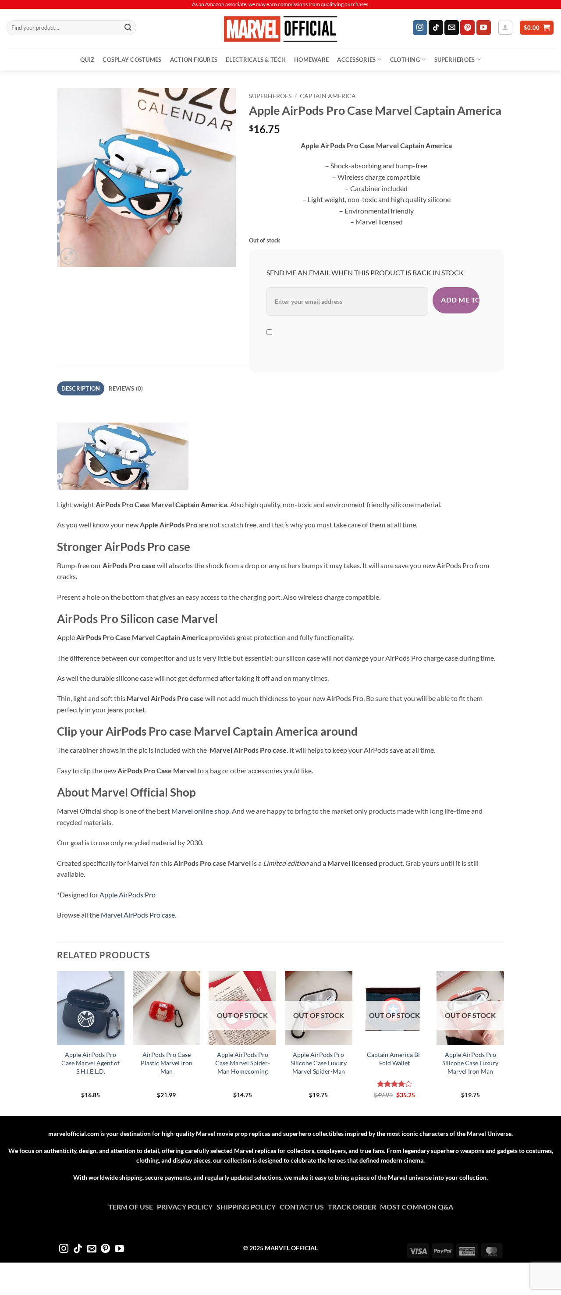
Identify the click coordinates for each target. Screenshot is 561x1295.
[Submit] (128, 27)
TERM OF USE (132, 1206)
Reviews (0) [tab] (126, 388)
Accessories (356, 59)
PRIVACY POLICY (187, 1206)
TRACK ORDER (354, 1206)
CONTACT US (304, 1206)
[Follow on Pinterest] (467, 27)
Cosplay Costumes (132, 59)
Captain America (328, 96)
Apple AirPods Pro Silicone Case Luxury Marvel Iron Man (470, 1062)
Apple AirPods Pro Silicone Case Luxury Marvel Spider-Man (319, 1062)
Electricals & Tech (256, 59)
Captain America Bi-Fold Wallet (394, 1059)
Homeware (311, 59)
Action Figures (194, 59)
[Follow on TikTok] (436, 27)
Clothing (405, 59)
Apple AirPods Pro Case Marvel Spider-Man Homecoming (242, 1062)
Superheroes (454, 59)
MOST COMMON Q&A (416, 1206)
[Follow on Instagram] (420, 27)
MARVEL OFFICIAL (291, 1248)
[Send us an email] (451, 27)
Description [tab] (80, 388)
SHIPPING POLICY (248, 1206)
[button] (505, 28)
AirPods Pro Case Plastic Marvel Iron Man (166, 1062)
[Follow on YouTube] (483, 27)
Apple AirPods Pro (127, 894)
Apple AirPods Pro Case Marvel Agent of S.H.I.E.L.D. (90, 1062)
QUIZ (87, 59)
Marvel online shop (200, 811)
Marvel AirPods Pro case (138, 915)
